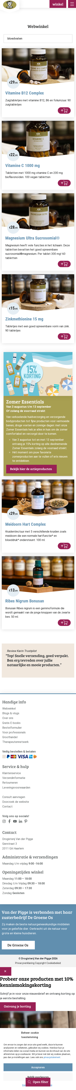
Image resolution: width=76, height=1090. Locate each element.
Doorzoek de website (15, 801)
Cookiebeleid (53, 963)
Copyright (40, 963)
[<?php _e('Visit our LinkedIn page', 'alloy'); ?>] (20, 822)
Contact (7, 806)
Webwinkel (9, 708)
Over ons (7, 718)
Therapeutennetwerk (15, 742)
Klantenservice (11, 773)
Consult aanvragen (13, 797)
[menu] (72, 4)
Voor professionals (14, 732)
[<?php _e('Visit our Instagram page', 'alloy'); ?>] (4, 822)
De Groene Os (17, 945)
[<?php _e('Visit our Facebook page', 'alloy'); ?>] (9, 822)
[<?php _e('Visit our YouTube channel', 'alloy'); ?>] (15, 822)
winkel (57, 4)
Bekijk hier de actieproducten (31, 469)
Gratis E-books (11, 723)
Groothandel (9, 737)
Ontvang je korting (17, 1006)
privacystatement (52, 1057)
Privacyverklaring (24, 963)
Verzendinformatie (13, 778)
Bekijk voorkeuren (38, 1077)
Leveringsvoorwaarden (16, 787)
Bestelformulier (12, 727)
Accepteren (38, 1067)
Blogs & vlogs (10, 713)
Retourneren (10, 782)
